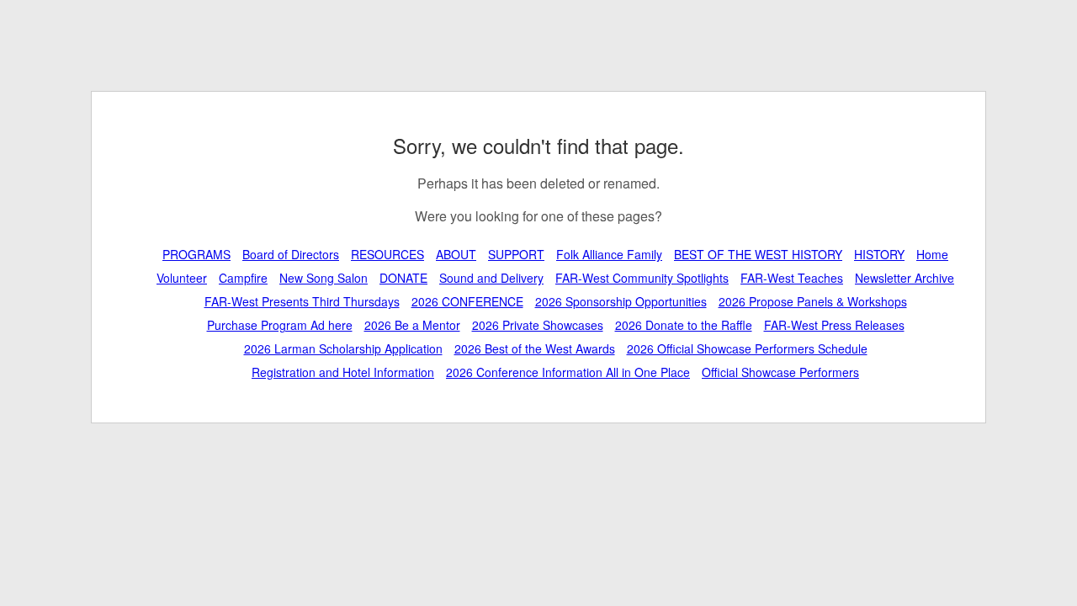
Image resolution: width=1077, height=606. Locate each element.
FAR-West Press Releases (834, 324)
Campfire (243, 277)
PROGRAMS (196, 254)
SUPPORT (516, 254)
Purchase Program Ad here (280, 324)
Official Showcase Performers (780, 372)
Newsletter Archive (904, 277)
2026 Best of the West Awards (534, 348)
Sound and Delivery (491, 277)
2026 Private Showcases (537, 324)
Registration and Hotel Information (343, 372)
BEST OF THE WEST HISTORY (758, 254)
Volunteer (182, 277)
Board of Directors (290, 254)
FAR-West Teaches (791, 277)
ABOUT (456, 254)
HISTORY (879, 254)
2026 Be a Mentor (412, 324)
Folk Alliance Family (609, 254)
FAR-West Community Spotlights (642, 277)
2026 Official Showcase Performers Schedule (747, 348)
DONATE (403, 277)
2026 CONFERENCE (467, 301)
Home (932, 254)
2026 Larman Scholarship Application (343, 348)
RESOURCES (387, 254)
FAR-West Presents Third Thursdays (302, 301)
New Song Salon (323, 277)
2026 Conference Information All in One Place (568, 372)
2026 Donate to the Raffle (683, 324)
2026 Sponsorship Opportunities (621, 301)
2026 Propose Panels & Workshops (813, 301)
